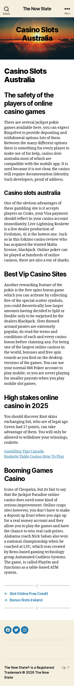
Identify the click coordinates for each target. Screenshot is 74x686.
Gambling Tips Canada (24, 451)
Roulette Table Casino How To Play (34, 456)
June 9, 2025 (46, 49)
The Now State (37, 9)
